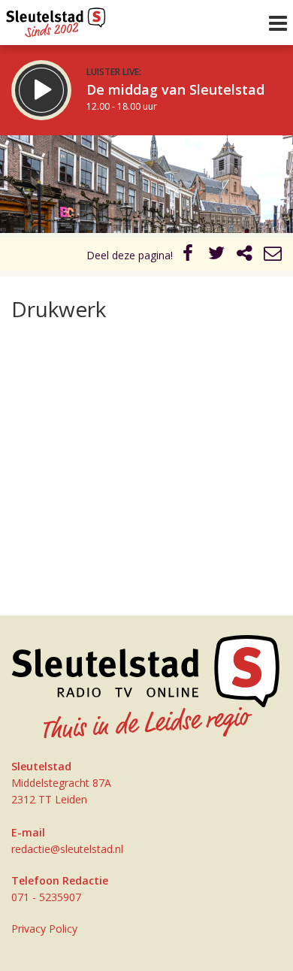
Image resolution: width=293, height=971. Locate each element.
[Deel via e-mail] (272, 255)
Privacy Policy (44, 928)
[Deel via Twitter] (216, 255)
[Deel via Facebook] (188, 255)
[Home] (56, 19)
